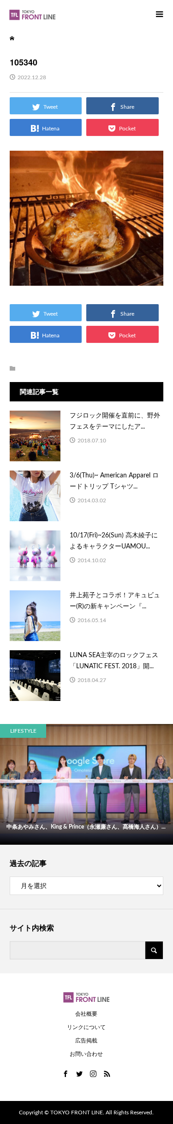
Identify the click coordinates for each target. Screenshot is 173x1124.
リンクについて (86, 1027)
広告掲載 (86, 1040)
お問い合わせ (86, 1054)
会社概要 (86, 1014)
